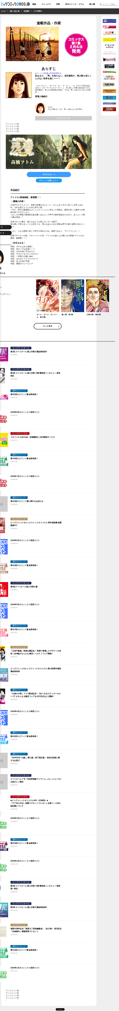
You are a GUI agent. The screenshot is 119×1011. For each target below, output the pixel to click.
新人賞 (92, 4)
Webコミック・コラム (74, 4)
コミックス (46, 4)
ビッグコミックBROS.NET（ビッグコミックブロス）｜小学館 (15, 4)
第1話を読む (48, 174)
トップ (3, 11)
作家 (58, 4)
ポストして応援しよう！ (48, 180)
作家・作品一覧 (14, 11)
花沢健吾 (27, 11)
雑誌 (34, 4)
